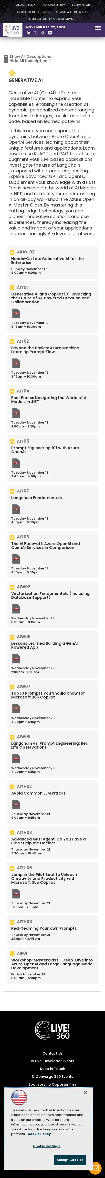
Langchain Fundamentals (36, 498)
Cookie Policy (39, 1134)
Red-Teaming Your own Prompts (44, 929)
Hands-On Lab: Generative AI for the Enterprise (47, 261)
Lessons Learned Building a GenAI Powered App (44, 646)
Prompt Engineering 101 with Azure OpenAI (45, 450)
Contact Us (52, 1054)
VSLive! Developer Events (52, 1061)
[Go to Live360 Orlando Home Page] (12, 36)
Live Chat (95, 1168)
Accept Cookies (70, 1160)
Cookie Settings (47, 1146)
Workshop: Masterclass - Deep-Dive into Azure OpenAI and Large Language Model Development (52, 964)
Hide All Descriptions (30, 61)
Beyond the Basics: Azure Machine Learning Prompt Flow (45, 350)
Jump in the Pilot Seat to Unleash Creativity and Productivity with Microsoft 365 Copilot (44, 879)
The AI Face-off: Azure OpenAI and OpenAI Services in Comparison (45, 546)
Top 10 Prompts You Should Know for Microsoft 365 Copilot (48, 695)
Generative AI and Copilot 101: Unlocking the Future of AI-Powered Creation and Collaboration (51, 298)
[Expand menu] (98, 29)
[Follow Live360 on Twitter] (35, 32)
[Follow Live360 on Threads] (43, 32)
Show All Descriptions (30, 57)
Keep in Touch (52, 1069)
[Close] (85, 1092)
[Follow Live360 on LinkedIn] (28, 32)
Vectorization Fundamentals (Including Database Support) (50, 596)
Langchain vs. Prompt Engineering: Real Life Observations (50, 746)
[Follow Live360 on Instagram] (50, 32)
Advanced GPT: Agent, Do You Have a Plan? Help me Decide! (48, 841)
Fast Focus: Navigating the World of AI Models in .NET (49, 400)
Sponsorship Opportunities (52, 1085)
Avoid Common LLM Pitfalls (38, 794)
